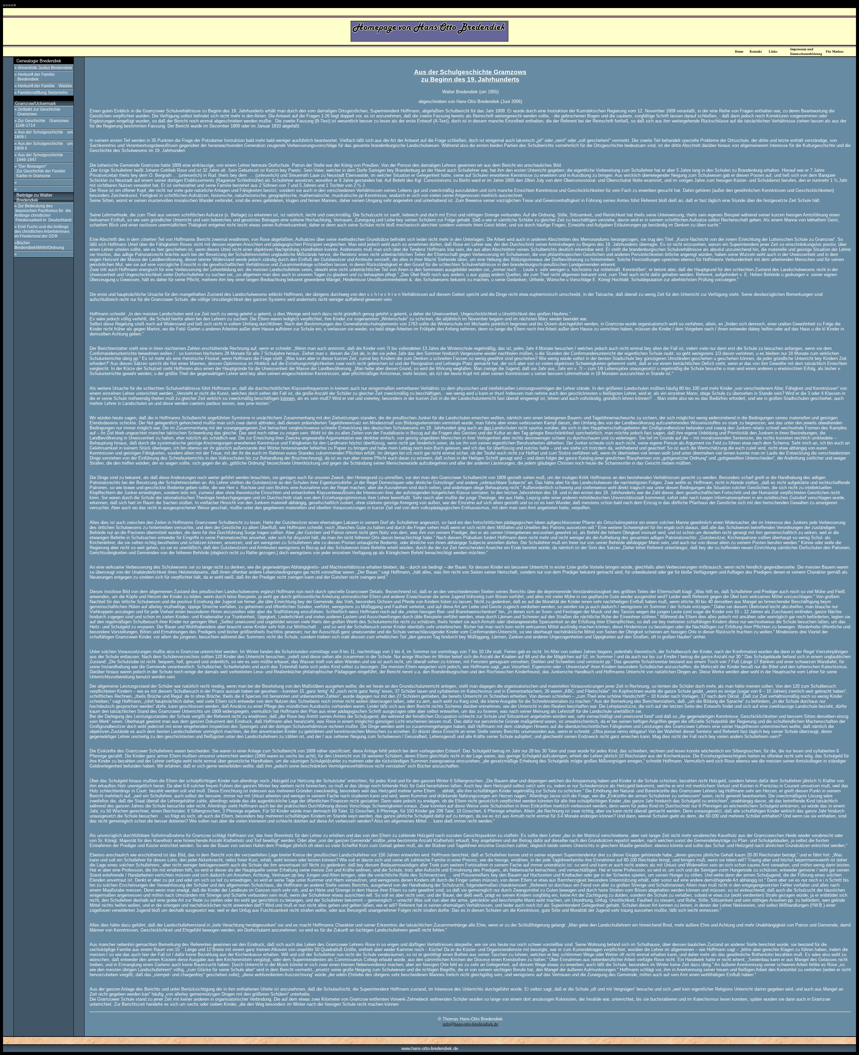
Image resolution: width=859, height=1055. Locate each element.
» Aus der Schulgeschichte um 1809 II (43, 146)
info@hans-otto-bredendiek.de (470, 1023)
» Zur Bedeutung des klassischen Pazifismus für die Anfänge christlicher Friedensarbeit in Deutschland (42, 213)
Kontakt (756, 51)
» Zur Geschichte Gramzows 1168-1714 (41, 123)
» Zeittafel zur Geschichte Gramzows (37, 111)
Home (739, 51)
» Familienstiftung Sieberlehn (41, 92)
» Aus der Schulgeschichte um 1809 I (43, 134)
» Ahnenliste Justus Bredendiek (43, 67)
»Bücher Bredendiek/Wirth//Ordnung (39, 245)
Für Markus (835, 51)
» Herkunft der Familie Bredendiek (34, 77)
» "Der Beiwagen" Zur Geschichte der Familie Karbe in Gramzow (39, 171)
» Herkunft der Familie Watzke (43, 86)
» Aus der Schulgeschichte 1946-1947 (38, 157)
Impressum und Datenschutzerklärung (806, 51)
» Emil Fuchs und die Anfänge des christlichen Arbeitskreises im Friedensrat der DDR (41, 231)
